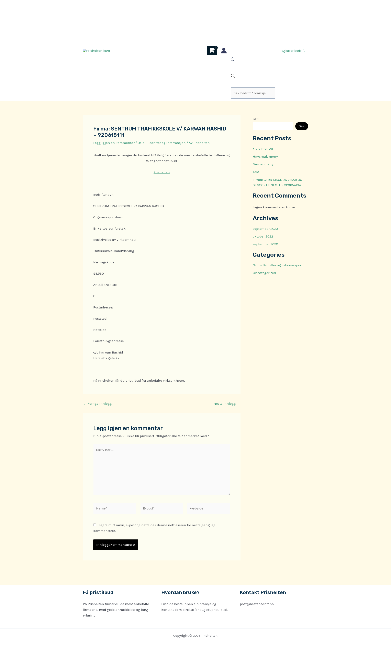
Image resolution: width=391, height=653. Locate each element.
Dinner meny (263, 164)
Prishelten (162, 172)
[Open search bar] (233, 60)
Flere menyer (263, 148)
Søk (256, 119)
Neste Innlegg (227, 403)
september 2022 (265, 244)
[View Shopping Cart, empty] (212, 50)
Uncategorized (264, 273)
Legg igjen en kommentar (114, 143)
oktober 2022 (263, 236)
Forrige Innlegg (97, 403)
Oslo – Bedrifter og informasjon (277, 265)
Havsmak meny (265, 156)
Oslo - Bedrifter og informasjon (162, 143)
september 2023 (265, 229)
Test (256, 172)
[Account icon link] (224, 51)
